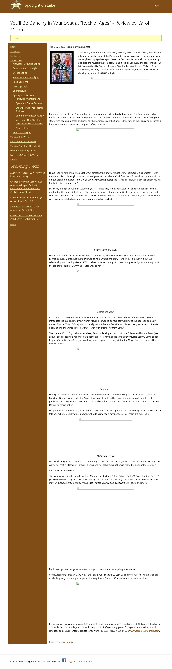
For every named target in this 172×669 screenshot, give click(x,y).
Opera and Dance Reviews (29, 103)
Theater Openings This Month (25, 146)
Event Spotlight (20, 72)
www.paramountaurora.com (144, 630)
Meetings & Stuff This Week (24, 155)
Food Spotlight (20, 81)
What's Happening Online (23, 150)
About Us (15, 51)
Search (13, 159)
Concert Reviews (24, 128)
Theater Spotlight (22, 132)
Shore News (16, 60)
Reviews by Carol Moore (61, 641)
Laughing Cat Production (79, 661)
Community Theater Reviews (30, 115)
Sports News (19, 90)
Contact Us (16, 56)
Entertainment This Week (23, 141)
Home (16, 38)
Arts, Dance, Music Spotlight (27, 63)
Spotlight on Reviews (23, 95)
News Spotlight (20, 86)
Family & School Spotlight (26, 77)
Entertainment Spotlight (25, 68)
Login (156, 5)
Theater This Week (19, 137)
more (13, 224)
